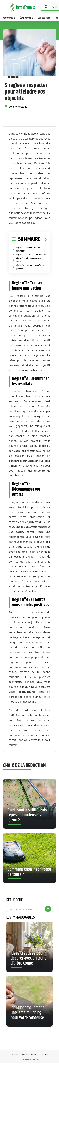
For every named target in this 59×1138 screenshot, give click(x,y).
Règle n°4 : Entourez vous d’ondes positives (30, 267)
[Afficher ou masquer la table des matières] (43, 239)
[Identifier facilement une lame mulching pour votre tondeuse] (29, 1001)
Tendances (14, 77)
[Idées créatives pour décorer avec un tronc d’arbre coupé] (29, 947)
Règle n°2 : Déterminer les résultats (31, 254)
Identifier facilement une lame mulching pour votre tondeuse (27, 1012)
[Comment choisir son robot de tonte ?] (29, 858)
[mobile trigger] (5, 7)
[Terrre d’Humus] (22, 7)
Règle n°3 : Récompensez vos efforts (28, 260)
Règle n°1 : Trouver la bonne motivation (28, 249)
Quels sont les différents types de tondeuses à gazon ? (27, 815)
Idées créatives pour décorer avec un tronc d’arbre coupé (28, 958)
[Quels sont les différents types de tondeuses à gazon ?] (29, 804)
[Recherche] (46, 6)
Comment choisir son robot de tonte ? (29, 872)
